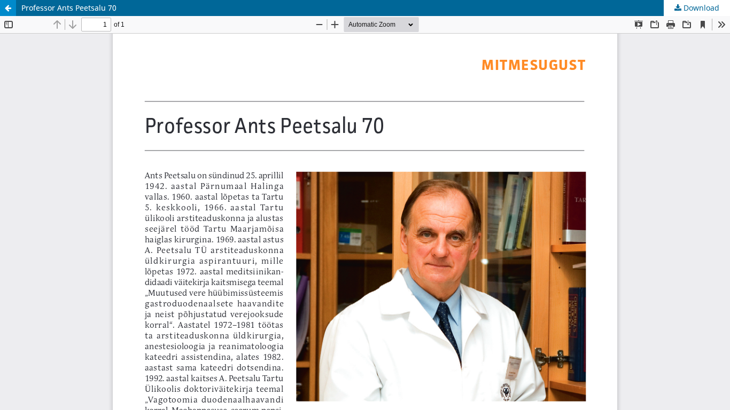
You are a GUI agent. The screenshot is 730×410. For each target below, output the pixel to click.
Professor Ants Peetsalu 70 (69, 8)
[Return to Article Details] (8, 8)
